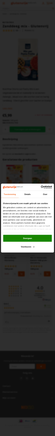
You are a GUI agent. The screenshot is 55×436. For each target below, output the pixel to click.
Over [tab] (45, 194)
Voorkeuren (26, 247)
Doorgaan (27, 238)
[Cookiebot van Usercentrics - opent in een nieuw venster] (41, 187)
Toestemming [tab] (10, 194)
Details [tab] (27, 194)
